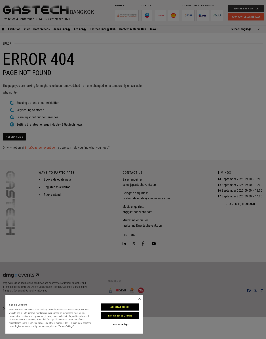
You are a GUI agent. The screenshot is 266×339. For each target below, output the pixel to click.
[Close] (139, 299)
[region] (74, 314)
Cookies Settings (120, 324)
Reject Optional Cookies (120, 316)
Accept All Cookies (120, 307)
